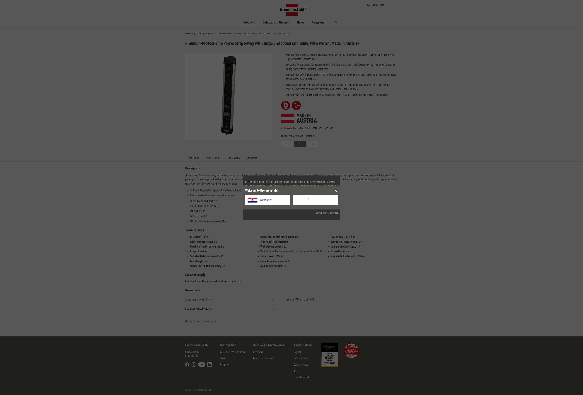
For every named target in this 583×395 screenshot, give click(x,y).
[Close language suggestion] (336, 191)
